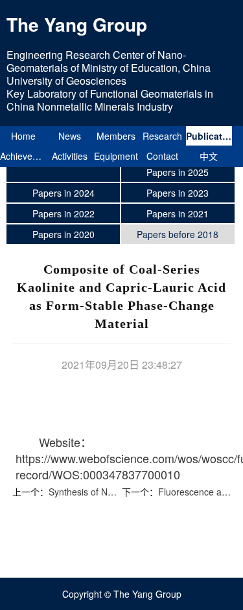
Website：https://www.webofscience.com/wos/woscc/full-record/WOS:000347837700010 (114, 458)
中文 (209, 155)
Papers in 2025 (177, 172)
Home (23, 135)
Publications (209, 135)
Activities (69, 155)
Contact (162, 155)
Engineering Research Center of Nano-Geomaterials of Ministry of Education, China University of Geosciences (108, 67)
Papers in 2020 (63, 234)
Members (116, 135)
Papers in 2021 (177, 213)
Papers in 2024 (63, 192)
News (69, 135)
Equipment (116, 155)
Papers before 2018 (177, 234)
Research (162, 135)
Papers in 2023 (177, 192)
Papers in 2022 (63, 213)
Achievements (23, 155)
